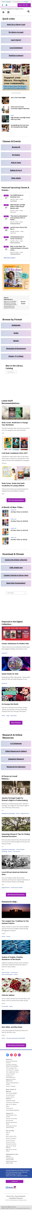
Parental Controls (11, 1144)
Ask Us (8, 1132)
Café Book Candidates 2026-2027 (15, 453)
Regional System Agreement (11, 1080)
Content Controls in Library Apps (16, 575)
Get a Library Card (11, 1136)
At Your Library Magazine (10, 1097)
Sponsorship (9, 1120)
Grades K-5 (4, 653)
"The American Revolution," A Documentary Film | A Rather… (18, 217)
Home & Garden (6, 972)
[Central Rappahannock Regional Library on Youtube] (15, 1055)
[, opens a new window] (16, 290)
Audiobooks (16, 325)
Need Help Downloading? (16, 583)
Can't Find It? (16, 40)
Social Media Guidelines (12, 1110)
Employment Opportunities (10, 1158)
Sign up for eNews (11, 1104)
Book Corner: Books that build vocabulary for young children (13, 484)
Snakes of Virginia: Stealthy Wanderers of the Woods (12, 958)
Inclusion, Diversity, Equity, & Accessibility (12, 1065)
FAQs (7, 1134)
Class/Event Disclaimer (12, 1102)
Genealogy (4, 851)
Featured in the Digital (12, 622)
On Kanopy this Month (10, 704)
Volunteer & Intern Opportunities (11, 1126)
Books (16, 333)
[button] (2, 5)
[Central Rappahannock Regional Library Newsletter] (19, 1055)
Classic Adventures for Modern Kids (15, 643)
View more (9, 258)
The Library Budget (11, 1093)
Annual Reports (10, 1095)
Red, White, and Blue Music (12, 1027)
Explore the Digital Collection (16, 560)
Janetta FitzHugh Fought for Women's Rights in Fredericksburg (15, 799)
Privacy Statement (20, 1196)
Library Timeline (10, 1086)
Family (7, 715)
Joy (2, 810)
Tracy (3, 433)
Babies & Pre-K (16, 170)
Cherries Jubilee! (8, 995)
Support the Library (11, 1118)
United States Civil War (17, 887)
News (7, 1106)
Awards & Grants (10, 1100)
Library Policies (10, 1074)
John (3, 884)
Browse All (16, 147)
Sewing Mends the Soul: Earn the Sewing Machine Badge (20, 126)
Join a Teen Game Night (18, 97)
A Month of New (12, 507)
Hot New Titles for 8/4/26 (19, 539)
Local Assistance (16, 48)
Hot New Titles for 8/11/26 (19, 530)
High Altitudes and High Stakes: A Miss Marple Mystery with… (17, 206)
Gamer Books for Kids (10, 674)
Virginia (3, 1003)
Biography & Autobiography (8, 813)
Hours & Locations (11, 1138)
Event (12, 115)
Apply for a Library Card (16, 24)
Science (8, 936)
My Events (16, 155)
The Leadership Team (12, 1072)
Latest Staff (10, 402)
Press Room (9, 1108)
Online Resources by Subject (16, 751)
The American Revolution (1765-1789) (15, 1038)
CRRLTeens (4, 463)
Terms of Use (10, 1196)
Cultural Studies (20, 849)
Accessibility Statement (16, 1198)
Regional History (25, 813)
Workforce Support (16, 55)
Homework (9, 901)
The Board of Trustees (12, 1070)
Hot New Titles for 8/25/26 (19, 512)
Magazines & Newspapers (16, 348)
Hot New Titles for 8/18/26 (19, 521)
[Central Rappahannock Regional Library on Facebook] (7, 1055)
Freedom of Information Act (10, 1076)
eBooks (16, 341)
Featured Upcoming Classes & (15, 188)
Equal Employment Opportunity (11, 1162)
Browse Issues (23, 302)
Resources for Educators (16, 767)
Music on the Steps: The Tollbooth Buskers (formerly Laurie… (19, 248)
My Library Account (16, 32)
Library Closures (10, 1140)
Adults (3, 715)
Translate (26, 1)
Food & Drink (5, 1006)
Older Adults (16, 178)
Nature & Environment (7, 974)
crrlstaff (3, 933)
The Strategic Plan (11, 1068)
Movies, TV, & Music (16, 356)
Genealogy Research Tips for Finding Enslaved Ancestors (16, 835)
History (18, 813)
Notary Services (10, 1142)
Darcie (3, 493)
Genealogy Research (16, 759)
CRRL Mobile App (16, 567)
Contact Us (14, 1181)
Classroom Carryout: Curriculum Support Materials (20, 107)
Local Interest (16, 851)
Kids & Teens (16, 162)
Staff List (13, 510)
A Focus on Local (9, 777)
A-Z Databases (16, 743)
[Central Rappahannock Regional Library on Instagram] (11, 1055)
